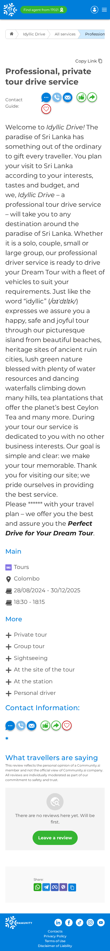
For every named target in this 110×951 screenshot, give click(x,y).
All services (65, 34)
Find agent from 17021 (40, 10)
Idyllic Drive (34, 34)
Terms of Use (55, 941)
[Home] (12, 34)
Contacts (55, 931)
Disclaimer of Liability (55, 946)
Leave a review (55, 837)
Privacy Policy (55, 936)
